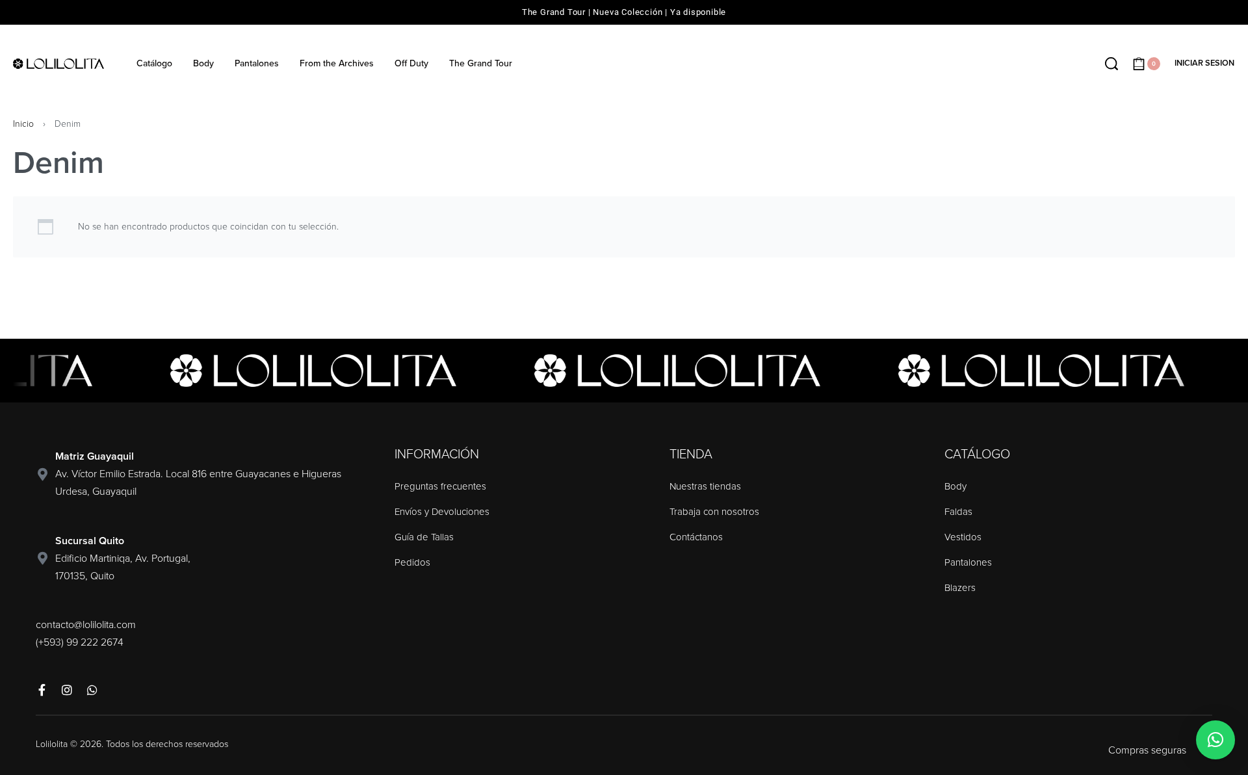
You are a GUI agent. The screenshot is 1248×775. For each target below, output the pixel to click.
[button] (1215, 739)
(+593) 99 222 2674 (80, 642)
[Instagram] (67, 690)
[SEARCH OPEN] (1111, 64)
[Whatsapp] (92, 690)
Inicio (23, 123)
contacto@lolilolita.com (86, 624)
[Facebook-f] (41, 690)
